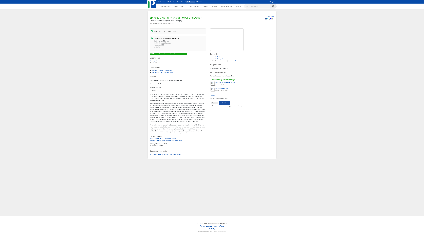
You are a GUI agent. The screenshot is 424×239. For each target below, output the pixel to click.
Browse (214, 6)
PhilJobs (199, 2)
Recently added (179, 6)
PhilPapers (161, 2)
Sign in (273, 2)
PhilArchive (180, 2)
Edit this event (269, 17)
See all (212, 95)
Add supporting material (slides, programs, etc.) (165, 154)
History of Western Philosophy (162, 70)
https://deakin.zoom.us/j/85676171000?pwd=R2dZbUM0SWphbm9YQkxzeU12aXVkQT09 (166, 139)
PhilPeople (171, 2)
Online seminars (193, 6)
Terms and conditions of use (212, 226)
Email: (214, 61)
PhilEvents (190, 2)
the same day (232, 61)
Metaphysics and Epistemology (162, 72)
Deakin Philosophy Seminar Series (162, 23)
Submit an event (226, 6)
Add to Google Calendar (220, 59)
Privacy (212, 228)
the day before (222, 61)
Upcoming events (164, 6)
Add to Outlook (217, 57)
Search (205, 6)
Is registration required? (218, 68)
